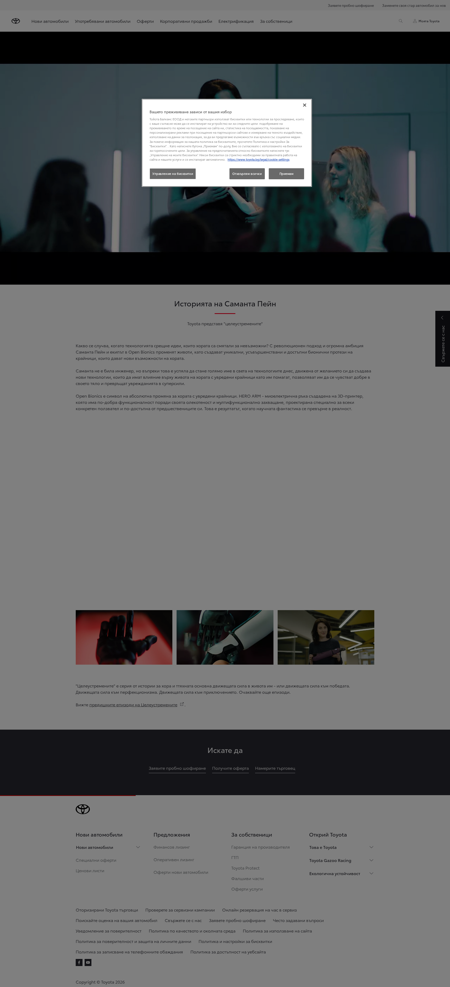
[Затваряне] (304, 105)
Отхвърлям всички (247, 173)
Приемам (286, 173)
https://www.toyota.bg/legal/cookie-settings (258, 159)
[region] (227, 143)
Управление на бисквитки (172, 173)
